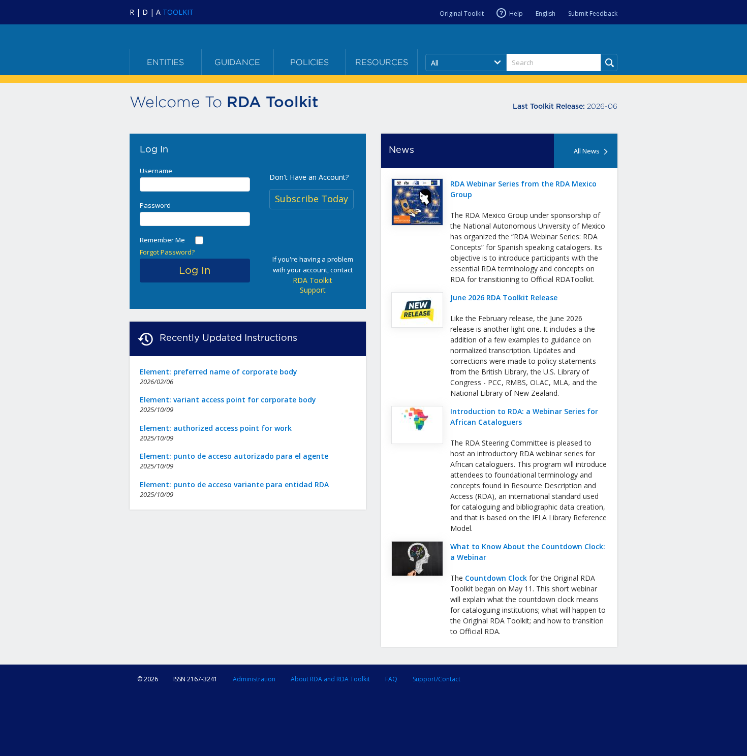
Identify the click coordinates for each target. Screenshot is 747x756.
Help (516, 13)
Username (156, 170)
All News (587, 150)
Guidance (237, 62)
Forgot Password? (167, 252)
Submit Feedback (592, 13)
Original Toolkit (462, 13)
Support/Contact (436, 679)
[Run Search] (609, 62)
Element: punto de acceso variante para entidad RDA (234, 484)
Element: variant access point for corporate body (228, 399)
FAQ (391, 679)
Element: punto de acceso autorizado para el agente (234, 456)
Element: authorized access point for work (216, 428)
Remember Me (162, 239)
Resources (381, 62)
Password (155, 205)
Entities (165, 62)
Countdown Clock (496, 578)
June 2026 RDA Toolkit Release (503, 297)
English (545, 13)
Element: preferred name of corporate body (218, 371)
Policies (309, 62)
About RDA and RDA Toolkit (330, 679)
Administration (254, 679)
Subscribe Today (311, 199)
